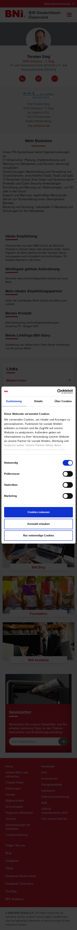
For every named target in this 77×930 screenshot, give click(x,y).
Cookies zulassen (39, 512)
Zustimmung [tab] (14, 401)
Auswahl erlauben (38, 523)
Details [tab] (38, 401)
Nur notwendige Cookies (38, 535)
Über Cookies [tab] (63, 401)
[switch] (68, 474)
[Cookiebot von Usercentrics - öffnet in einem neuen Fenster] (57, 391)
